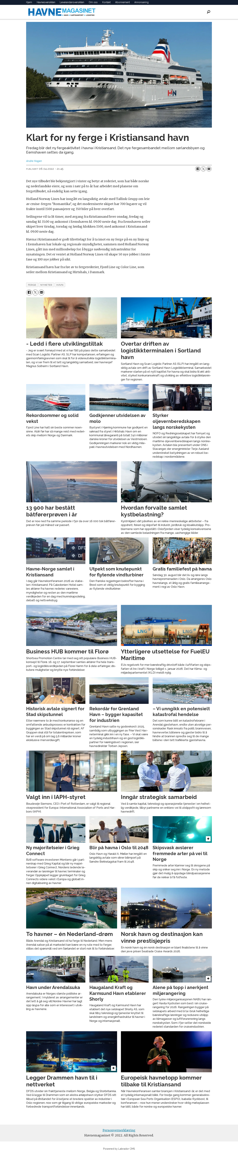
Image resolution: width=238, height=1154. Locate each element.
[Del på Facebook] (197, 168)
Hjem (29, 2)
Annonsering (141, 2)
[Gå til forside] (62, 12)
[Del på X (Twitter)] (203, 168)
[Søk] (208, 11)
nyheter (46, 284)
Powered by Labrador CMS (119, 1148)
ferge (32, 284)
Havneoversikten (46, 2)
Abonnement (122, 2)
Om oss (93, 2)
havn (59, 284)
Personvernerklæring (119, 1130)
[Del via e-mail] (209, 168)
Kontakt (106, 2)
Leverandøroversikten (72, 2)
